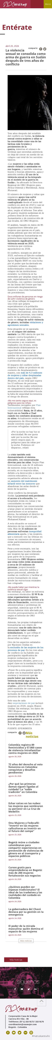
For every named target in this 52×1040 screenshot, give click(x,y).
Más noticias (26, 940)
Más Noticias (16, 959)
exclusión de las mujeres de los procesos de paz (25, 649)
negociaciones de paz (23, 703)
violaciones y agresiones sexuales (25, 324)
